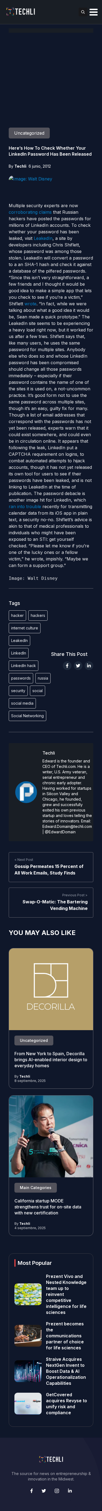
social (37, 690)
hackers (38, 615)
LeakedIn (43, 238)
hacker (17, 615)
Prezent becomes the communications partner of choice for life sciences (65, 1335)
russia (43, 678)
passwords (21, 678)
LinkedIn (18, 653)
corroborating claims (30, 212)
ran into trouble (25, 506)
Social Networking (27, 715)
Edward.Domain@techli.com (67, 826)
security (18, 690)
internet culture (24, 628)
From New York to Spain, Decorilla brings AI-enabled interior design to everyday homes (50, 1060)
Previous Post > (75, 895)
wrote (30, 303)
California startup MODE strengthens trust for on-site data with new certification (47, 1207)
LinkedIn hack (23, 665)
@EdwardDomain (60, 832)
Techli (20, 166)
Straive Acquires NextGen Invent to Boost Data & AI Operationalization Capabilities (66, 1371)
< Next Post (23, 860)
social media (22, 703)
